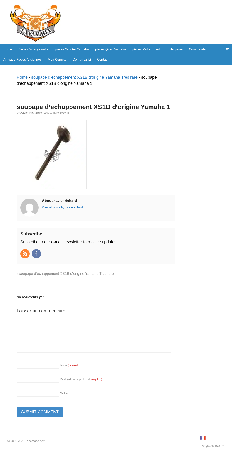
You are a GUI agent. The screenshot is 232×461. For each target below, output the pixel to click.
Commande (197, 49)
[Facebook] (37, 254)
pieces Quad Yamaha (110, 49)
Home (7, 49)
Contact (102, 59)
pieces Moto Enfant (146, 49)
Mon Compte (57, 59)
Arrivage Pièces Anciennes (22, 59)
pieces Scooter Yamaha (72, 49)
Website (64, 393)
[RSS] (25, 254)
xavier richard (30, 112)
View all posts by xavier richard (64, 207)
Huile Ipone (174, 49)
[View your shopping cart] (227, 49)
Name (69, 365)
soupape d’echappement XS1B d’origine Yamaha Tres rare (84, 77)
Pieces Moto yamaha (33, 49)
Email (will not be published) (81, 379)
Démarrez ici (82, 59)
